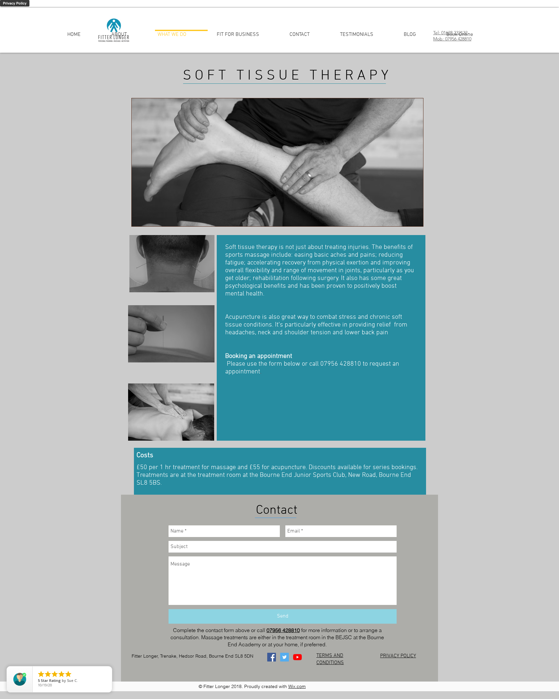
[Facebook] (271, 657)
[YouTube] (297, 657)
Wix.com (297, 686)
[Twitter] (284, 657)
